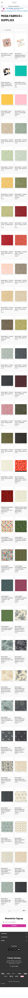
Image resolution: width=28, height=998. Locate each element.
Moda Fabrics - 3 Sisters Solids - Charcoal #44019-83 (7, 338)
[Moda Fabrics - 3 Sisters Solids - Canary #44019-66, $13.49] (7, 183)
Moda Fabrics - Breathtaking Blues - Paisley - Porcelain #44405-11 (20, 810)
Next (24, 910)
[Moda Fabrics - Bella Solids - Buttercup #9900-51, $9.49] (7, 100)
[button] (14, 8)
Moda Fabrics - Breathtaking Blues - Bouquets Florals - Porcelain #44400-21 (6, 689)
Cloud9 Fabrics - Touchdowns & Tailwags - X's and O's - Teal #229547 (7, 599)
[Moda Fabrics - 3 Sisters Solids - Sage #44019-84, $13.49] (21, 325)
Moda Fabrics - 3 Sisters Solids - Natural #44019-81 (7, 309)
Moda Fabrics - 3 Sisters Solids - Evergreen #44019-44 (21, 423)
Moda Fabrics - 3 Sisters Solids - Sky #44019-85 (7, 366)
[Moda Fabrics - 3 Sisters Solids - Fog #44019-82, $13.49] (21, 296)
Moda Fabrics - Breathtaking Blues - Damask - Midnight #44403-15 (6, 810)
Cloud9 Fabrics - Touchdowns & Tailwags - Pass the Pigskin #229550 (21, 568)
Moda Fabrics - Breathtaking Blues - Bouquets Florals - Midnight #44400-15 (20, 659)
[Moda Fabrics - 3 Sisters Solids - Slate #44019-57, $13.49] (21, 269)
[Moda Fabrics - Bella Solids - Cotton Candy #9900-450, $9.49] (21, 100)
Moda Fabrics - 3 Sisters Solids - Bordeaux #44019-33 (21, 394)
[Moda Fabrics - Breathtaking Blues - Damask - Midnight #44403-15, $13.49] (7, 797)
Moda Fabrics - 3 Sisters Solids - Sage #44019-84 (21, 337)
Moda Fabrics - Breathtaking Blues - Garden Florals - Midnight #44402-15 (20, 750)
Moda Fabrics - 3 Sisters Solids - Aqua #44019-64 (7, 168)
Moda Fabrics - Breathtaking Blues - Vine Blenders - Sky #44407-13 (6, 901)
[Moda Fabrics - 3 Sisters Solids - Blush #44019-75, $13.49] (7, 269)
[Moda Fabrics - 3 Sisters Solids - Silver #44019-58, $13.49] (7, 129)
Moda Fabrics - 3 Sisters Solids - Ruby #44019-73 (7, 252)
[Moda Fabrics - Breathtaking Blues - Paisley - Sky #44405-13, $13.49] (7, 827)
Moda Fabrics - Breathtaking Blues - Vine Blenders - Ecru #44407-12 (20, 871)
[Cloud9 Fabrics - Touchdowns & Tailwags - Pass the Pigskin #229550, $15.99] (21, 555)
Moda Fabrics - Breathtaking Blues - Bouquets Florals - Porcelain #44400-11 (20, 629)
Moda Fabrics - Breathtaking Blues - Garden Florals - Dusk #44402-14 (6, 750)
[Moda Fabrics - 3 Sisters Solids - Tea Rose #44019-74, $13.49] (21, 240)
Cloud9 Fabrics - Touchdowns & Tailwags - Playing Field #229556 (21, 539)
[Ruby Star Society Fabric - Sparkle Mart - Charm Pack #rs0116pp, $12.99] (7, 71)
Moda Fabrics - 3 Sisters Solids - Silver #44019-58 (7, 140)
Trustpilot (3, 983)
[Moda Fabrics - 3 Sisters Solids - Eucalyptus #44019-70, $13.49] (21, 183)
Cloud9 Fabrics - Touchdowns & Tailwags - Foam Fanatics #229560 (7, 539)
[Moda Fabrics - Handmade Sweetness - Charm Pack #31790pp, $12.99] (21, 42)
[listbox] (9, 30)
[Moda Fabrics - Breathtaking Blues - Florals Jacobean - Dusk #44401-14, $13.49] (21, 706)
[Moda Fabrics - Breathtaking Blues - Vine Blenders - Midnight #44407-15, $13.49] (21, 887)
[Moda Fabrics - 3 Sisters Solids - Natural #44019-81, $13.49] (7, 296)
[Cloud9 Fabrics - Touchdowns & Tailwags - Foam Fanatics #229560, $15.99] (7, 526)
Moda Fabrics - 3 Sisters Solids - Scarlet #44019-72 (21, 224)
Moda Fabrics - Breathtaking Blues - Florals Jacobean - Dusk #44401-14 (20, 720)
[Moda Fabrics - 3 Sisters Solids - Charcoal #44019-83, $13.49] (7, 325)
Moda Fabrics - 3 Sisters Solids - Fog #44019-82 (21, 308)
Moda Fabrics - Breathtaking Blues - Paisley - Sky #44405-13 (6, 840)
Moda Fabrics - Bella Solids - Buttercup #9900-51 (6, 113)
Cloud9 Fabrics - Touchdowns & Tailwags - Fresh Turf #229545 (7, 628)
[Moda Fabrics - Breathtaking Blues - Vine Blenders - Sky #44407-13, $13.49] (7, 887)
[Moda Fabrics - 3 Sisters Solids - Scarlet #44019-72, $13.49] (21, 212)
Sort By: (3, 30)
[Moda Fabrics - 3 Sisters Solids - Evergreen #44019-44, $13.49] (21, 410)
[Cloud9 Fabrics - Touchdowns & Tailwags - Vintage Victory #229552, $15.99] (7, 555)
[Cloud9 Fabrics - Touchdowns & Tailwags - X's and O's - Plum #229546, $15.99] (21, 585)
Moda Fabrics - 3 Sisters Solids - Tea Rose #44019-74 (21, 253)
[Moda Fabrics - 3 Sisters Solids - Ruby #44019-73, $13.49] (7, 240)
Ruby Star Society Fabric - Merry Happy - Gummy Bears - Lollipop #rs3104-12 (20, 479)
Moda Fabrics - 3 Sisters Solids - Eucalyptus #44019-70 (21, 196)
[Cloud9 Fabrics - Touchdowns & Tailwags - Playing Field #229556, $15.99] (21, 526)
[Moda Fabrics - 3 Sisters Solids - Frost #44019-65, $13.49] (21, 156)
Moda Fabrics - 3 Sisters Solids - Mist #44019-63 (21, 140)
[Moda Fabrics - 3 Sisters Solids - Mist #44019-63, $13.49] (21, 129)
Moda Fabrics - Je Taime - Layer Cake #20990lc (7, 54)
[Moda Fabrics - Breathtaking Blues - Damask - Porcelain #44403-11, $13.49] (7, 766)
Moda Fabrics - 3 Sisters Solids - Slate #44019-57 (21, 281)
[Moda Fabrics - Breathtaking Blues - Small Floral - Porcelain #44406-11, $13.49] (21, 827)
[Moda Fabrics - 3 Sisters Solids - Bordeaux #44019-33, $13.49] (21, 381)
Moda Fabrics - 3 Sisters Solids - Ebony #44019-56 (21, 450)
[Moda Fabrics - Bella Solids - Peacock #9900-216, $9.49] (21, 71)
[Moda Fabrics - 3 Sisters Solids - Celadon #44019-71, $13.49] (7, 212)
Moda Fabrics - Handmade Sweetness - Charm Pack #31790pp (20, 55)
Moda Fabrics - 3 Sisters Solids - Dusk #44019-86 (21, 366)
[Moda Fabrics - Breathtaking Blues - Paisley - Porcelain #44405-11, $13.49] (21, 797)
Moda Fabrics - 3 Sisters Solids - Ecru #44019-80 (7, 477)
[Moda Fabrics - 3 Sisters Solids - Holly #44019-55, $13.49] (7, 438)
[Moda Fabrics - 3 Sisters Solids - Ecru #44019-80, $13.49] (7, 466)
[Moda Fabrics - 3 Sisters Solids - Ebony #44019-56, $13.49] (21, 438)
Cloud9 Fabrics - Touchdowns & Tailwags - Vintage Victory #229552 (7, 568)
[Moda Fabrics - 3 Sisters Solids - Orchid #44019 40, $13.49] (7, 410)
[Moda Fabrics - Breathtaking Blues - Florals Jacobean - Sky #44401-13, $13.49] (7, 706)
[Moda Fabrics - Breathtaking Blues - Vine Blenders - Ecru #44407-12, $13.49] (21, 857)
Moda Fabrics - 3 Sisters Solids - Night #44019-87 (7, 393)
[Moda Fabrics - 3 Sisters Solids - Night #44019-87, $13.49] (7, 381)
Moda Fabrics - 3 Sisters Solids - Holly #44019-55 (7, 450)
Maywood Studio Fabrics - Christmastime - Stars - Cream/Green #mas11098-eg (21, 509)
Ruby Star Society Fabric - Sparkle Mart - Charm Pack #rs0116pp (6, 84)
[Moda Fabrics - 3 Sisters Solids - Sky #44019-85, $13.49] (7, 354)
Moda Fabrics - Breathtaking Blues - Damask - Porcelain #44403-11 (6, 780)
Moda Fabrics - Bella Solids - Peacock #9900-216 (20, 84)
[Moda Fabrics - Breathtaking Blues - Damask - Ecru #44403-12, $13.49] (21, 766)
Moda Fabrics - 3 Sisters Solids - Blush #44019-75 (7, 281)
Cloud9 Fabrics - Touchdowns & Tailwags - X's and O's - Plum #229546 (21, 599)
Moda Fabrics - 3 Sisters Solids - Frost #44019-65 (21, 168)
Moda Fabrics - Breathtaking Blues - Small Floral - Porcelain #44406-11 (20, 841)
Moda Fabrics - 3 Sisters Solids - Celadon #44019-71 (7, 224)
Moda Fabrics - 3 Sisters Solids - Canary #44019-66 (7, 196)
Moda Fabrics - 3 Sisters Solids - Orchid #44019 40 (7, 423)
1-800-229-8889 (14, 966)
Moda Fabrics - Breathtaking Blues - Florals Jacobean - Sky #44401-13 (7, 720)
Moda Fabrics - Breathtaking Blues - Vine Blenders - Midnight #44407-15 (21, 901)
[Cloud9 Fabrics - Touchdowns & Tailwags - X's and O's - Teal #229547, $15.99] (7, 585)
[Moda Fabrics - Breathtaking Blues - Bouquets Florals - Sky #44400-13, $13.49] (7, 645)
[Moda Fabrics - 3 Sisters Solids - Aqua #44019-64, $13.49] (7, 156)
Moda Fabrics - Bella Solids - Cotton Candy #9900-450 (20, 113)
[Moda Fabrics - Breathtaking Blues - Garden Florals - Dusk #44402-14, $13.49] (7, 736)
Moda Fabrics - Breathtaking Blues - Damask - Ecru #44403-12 (21, 779)
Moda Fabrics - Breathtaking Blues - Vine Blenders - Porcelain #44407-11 (6, 871)
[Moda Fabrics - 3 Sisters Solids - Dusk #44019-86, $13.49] (21, 354)
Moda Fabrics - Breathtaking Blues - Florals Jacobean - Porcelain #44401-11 (20, 689)
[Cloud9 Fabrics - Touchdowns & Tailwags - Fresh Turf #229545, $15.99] (7, 615)
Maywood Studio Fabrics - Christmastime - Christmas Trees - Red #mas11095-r (7, 509)
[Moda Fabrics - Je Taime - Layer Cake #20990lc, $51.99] (7, 42)
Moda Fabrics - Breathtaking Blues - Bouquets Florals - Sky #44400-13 (7, 659)
